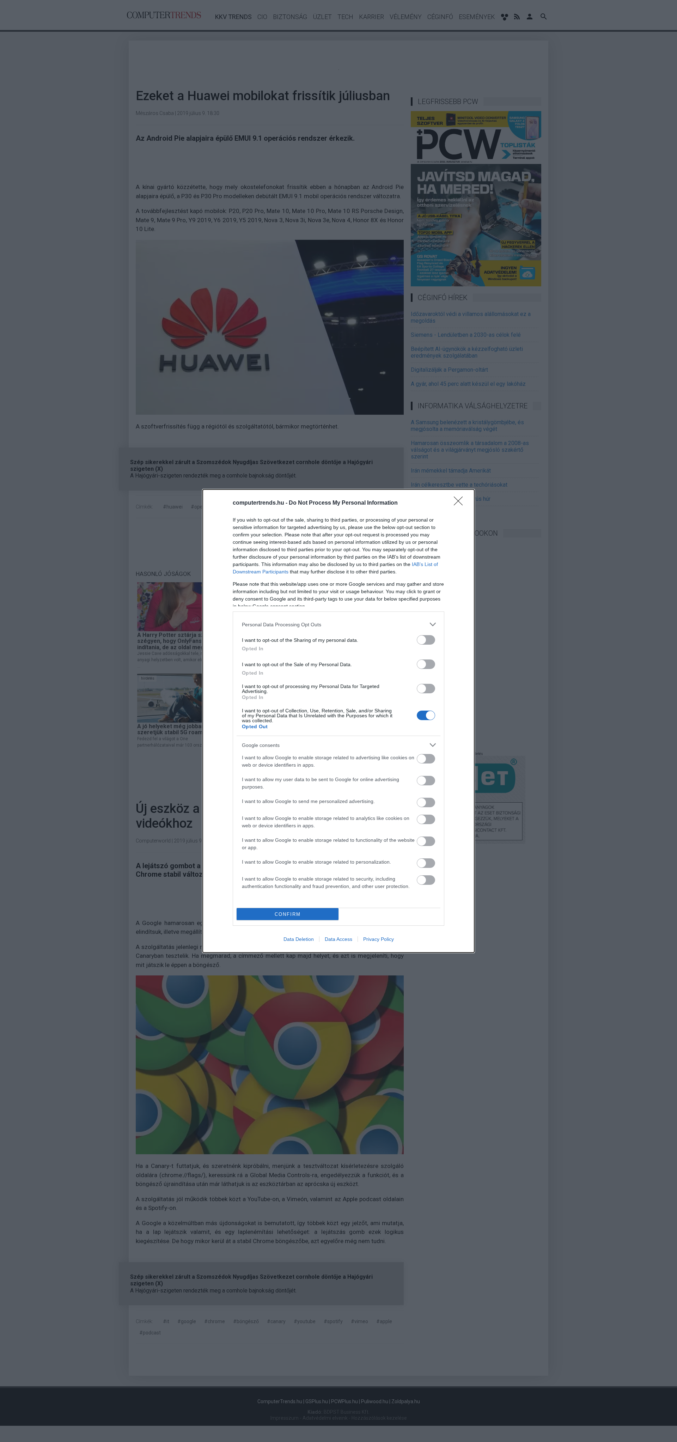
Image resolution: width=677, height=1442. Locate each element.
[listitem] (338, 624)
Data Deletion (298, 939)
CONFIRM (288, 914)
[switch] (426, 640)
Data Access (338, 939)
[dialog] (338, 721)
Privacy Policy (378, 939)
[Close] (460, 503)
